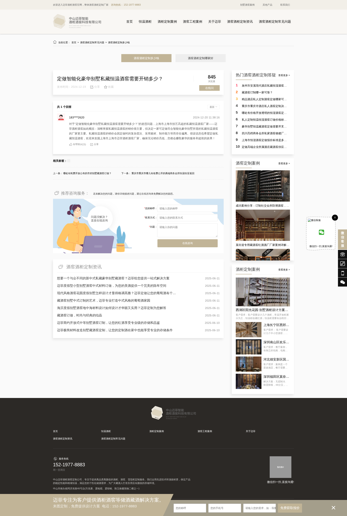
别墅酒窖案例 (247, 4)
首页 (129, 21)
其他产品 (267, 4)
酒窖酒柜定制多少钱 (119, 42)
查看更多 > (284, 75)
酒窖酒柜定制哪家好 (200, 58)
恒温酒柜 (145, 21)
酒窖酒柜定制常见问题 (275, 21)
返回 (192, 173)
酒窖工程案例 (192, 21)
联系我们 (285, 4)
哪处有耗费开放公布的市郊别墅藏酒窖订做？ (87, 173)
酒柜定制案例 (167, 21)
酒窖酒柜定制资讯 (240, 21)
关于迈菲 (214, 21)
